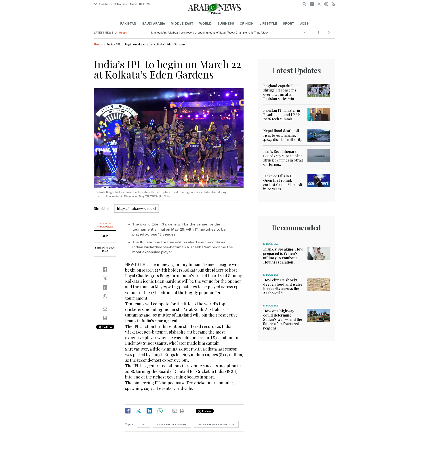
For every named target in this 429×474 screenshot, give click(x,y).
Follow (106, 327)
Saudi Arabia (153, 23)
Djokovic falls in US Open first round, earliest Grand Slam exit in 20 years (282, 182)
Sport (288, 23)
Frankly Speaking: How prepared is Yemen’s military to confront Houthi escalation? (283, 255)
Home (98, 44)
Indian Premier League (171, 424)
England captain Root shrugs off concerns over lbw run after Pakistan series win (281, 92)
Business (225, 23)
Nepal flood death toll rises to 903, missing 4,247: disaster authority (282, 135)
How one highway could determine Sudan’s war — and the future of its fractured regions (282, 319)
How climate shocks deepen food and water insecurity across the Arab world (283, 286)
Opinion (247, 23)
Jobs (304, 23)
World (205, 23)
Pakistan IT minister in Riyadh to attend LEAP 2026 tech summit (281, 114)
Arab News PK (107, 4)
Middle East (182, 23)
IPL (143, 424)
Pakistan (128, 23)
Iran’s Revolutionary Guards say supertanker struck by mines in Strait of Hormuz (283, 158)
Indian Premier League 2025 (216, 424)
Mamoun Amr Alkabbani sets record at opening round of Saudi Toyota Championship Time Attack (209, 32)
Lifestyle (268, 23)
